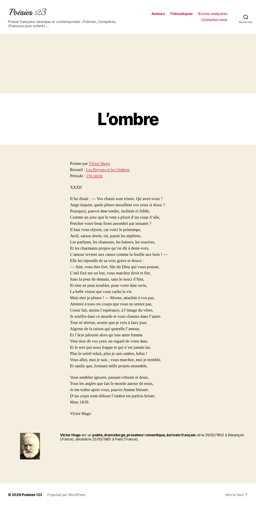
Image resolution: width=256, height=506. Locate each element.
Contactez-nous (214, 20)
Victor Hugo (99, 163)
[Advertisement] (128, 64)
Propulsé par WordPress (66, 495)
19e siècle (94, 176)
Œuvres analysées (212, 14)
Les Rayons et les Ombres (108, 169)
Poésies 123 (32, 495)
